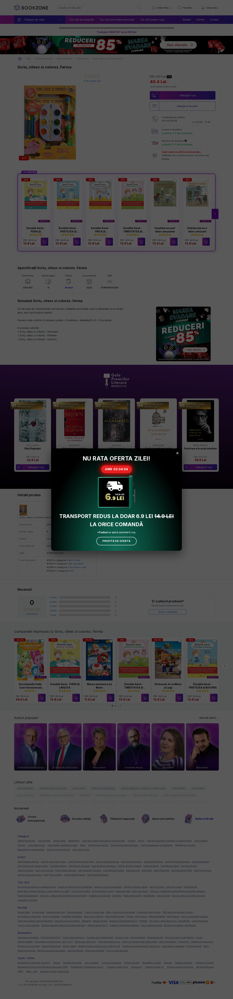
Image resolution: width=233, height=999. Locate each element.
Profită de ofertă (116, 541)
